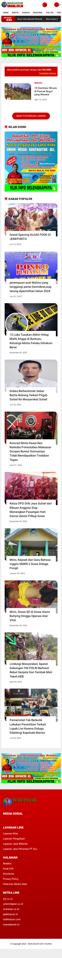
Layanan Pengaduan (14, 838)
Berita (15, 12)
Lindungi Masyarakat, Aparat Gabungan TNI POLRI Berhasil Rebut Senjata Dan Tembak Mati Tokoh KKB (31, 670)
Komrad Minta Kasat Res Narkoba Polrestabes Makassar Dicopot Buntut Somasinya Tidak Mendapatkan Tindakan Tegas (30, 451)
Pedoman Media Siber (15, 884)
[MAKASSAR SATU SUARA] (12, 7)
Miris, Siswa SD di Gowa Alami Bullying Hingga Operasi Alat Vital (30, 616)
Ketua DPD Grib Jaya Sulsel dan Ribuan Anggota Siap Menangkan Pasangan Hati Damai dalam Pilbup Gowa (31, 510)
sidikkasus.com (12, 919)
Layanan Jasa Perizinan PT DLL (20, 848)
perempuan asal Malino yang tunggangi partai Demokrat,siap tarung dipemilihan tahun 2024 (30, 287)
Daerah (26, 12)
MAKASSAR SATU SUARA (40, 944)
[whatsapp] (13, 820)
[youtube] (26, 820)
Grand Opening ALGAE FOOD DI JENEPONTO (30, 237)
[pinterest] (17, 820)
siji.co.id (7, 898)
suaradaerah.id (11, 924)
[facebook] (4, 820)
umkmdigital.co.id (13, 903)
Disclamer (8, 873)
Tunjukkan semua (47, 73)
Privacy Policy (10, 878)
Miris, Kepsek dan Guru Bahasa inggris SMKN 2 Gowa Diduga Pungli (30, 564)
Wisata (38, 83)
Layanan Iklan (10, 833)
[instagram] (22, 820)
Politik (50, 12)
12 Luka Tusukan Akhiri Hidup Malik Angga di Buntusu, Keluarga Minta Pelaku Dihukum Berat (31, 341)
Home (6, 12)
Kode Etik (8, 868)
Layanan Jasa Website (15, 843)
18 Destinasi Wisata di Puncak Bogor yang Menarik (45, 91)
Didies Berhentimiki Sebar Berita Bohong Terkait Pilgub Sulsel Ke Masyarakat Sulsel (28, 395)
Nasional (38, 12)
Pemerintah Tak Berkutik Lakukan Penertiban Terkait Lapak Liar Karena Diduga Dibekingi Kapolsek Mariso (28, 726)
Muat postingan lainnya (31, 116)
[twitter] (8, 820)
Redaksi (7, 863)
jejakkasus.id (10, 914)
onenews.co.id (11, 909)
